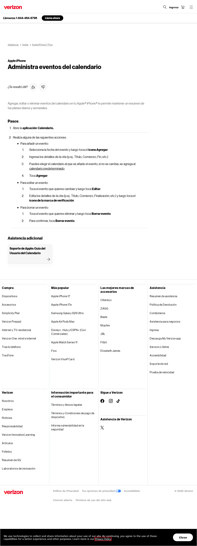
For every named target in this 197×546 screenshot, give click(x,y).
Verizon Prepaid (11, 321)
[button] (33, 87)
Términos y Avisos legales (66, 404)
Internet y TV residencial (16, 330)
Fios (54, 350)
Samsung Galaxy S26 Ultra (67, 313)
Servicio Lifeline (159, 347)
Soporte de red (159, 363)
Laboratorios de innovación (18, 468)
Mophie (105, 325)
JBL (102, 333)
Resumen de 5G (11, 460)
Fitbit (103, 342)
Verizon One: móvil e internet (19, 338)
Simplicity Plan (11, 313)
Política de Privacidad (66, 491)
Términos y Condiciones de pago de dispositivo (72, 415)
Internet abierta (62, 500)
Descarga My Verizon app (165, 338)
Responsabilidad (12, 426)
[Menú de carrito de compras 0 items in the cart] (183, 7)
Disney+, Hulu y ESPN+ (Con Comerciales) (68, 331)
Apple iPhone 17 (60, 296)
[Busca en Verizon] (165, 7)
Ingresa (154, 330)
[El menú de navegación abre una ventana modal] (191, 7)
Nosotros (8, 400)
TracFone (7, 355)
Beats (104, 317)
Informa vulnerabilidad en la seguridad (67, 427)
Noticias (7, 417)
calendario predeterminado (46, 168)
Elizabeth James (110, 350)
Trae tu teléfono (11, 347)
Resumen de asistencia (163, 296)
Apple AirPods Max (63, 321)
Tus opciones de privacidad (98, 491)
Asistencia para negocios (165, 321)
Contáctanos (157, 313)
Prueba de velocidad (162, 372)
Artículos (7, 443)
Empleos (7, 409)
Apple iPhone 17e (61, 304)
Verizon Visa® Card (62, 359)
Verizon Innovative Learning (18, 434)
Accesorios (9, 304)
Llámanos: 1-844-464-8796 (20, 18)
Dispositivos (9, 296)
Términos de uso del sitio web (93, 500)
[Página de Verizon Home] (13, 7)
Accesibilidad (158, 355)
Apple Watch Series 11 (64, 342)
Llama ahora (52, 18)
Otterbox (106, 300)
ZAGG (104, 308)
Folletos (7, 451)
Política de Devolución (163, 304)
